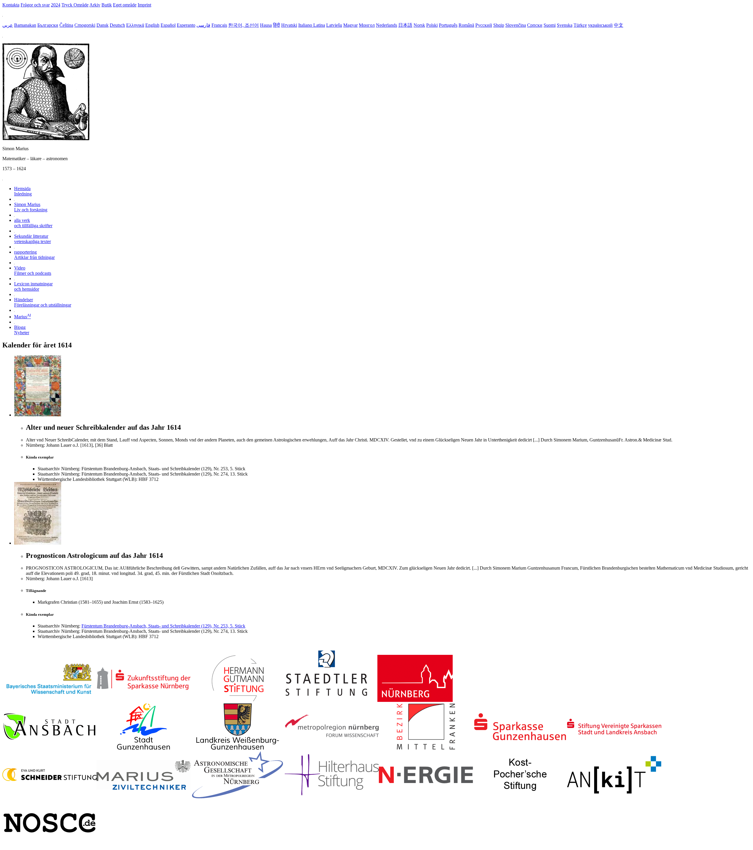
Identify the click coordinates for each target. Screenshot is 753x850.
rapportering (34, 255)
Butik (106, 4)
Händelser (42, 302)
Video (32, 270)
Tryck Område (75, 4)
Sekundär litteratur (32, 239)
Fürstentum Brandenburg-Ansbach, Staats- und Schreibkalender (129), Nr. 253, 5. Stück (163, 625)
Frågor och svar (35, 4)
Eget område (124, 4)
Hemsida (23, 191)
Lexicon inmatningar (33, 286)
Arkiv (94, 4)
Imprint (144, 4)
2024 (55, 4)
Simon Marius (30, 207)
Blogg (21, 330)
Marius (22, 316)
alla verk (33, 223)
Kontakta (10, 4)
